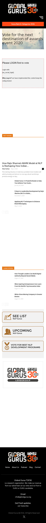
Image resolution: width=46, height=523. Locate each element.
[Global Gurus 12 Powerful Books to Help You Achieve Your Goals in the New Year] (7, 183)
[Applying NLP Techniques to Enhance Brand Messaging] (7, 204)
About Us (15, 467)
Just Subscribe (23, 506)
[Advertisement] (23, 111)
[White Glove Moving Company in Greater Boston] (7, 297)
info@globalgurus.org (23, 497)
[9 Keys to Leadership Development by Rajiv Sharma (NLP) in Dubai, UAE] (7, 194)
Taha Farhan (6, 169)
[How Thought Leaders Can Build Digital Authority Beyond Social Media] (7, 276)
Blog (31, 467)
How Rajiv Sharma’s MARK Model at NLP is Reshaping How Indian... (22, 164)
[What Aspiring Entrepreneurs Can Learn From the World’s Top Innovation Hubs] (7, 286)
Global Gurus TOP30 (23, 480)
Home (7, 467)
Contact (38, 467)
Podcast (24, 467)
